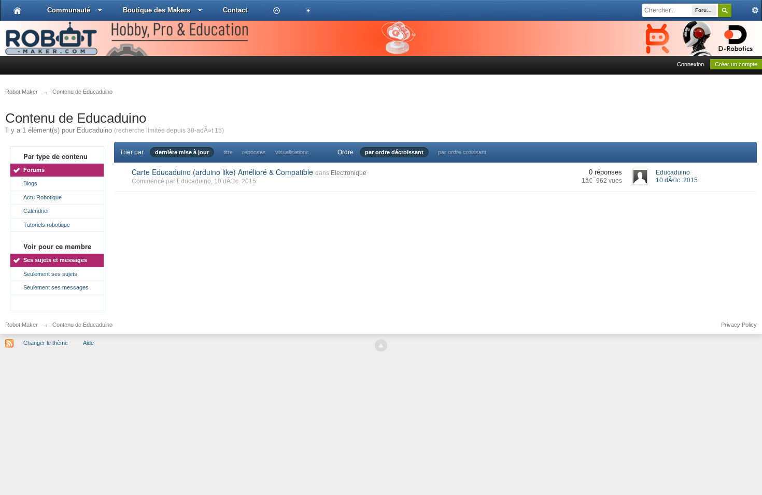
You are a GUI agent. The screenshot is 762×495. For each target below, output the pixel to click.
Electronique (348, 173)
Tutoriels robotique (46, 225)
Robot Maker (21, 325)
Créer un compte (736, 64)
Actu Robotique (42, 197)
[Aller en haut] (381, 345)
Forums (34, 170)
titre (228, 152)
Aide (88, 343)
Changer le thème (45, 343)
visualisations (292, 152)
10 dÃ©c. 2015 (677, 180)
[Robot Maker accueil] (17, 10)
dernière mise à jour (182, 152)
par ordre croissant (462, 152)
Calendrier (36, 211)
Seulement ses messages (56, 287)
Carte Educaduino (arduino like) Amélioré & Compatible (222, 172)
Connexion (690, 64)
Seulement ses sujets (50, 274)
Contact (235, 10)
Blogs (30, 183)
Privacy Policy (739, 325)
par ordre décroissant (394, 152)
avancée (746, 10)
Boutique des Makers (156, 10)
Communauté (68, 10)
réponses (254, 152)
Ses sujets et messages (55, 260)
